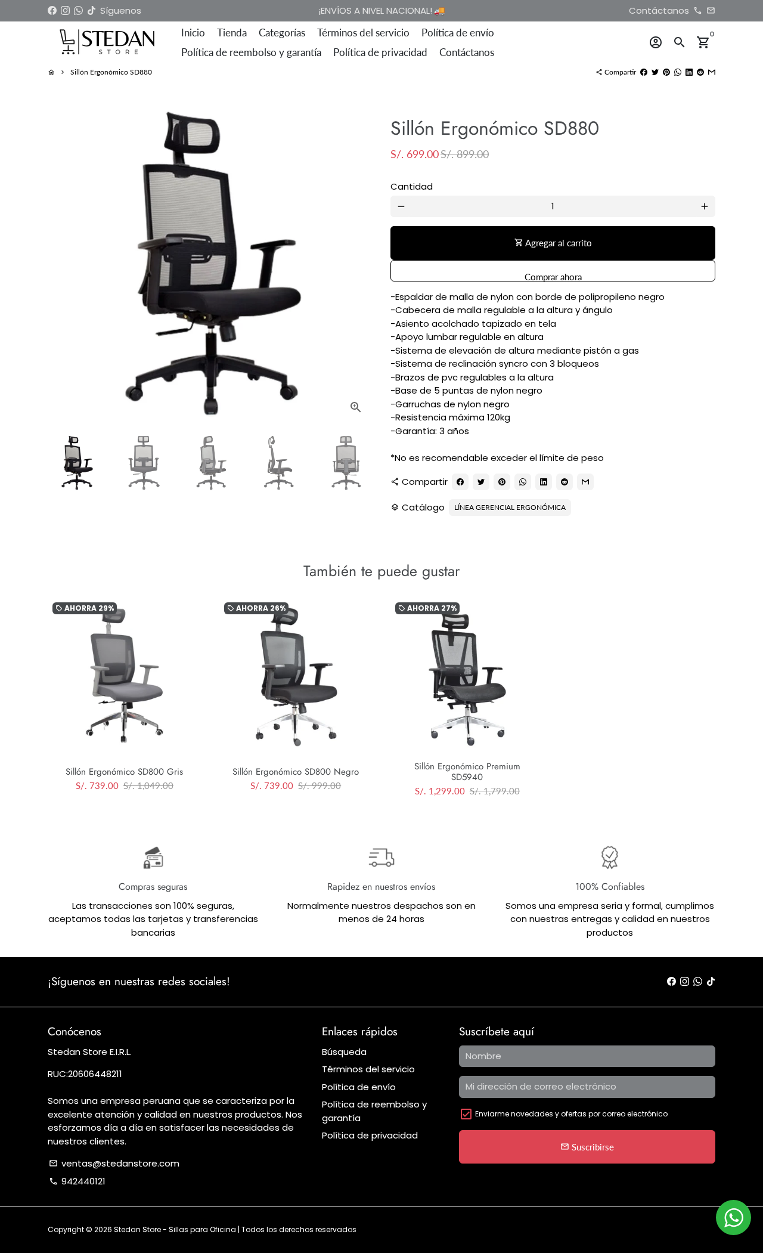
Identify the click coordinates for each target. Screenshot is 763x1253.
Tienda (232, 32)
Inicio (193, 32)
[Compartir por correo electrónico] (711, 71)
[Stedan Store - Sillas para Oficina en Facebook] (52, 10)
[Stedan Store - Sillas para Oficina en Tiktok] (91, 10)
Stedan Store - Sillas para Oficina (176, 1229)
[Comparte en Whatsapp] (677, 71)
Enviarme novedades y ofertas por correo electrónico (571, 1114)
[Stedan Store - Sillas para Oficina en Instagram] (65, 10)
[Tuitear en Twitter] (655, 71)
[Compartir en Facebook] (643, 71)
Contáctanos (466, 52)
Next (357, 262)
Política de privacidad (380, 52)
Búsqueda (344, 1051)
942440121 (77, 1181)
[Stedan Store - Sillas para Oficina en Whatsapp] (78, 10)
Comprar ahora (553, 276)
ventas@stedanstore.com (114, 1163)
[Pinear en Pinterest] (666, 71)
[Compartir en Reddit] (700, 71)
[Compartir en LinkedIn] (689, 71)
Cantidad (411, 186)
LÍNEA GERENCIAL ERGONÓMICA (510, 507)
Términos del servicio (363, 32)
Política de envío (457, 32)
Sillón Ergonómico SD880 (111, 71)
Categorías (282, 32)
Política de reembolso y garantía (251, 52)
